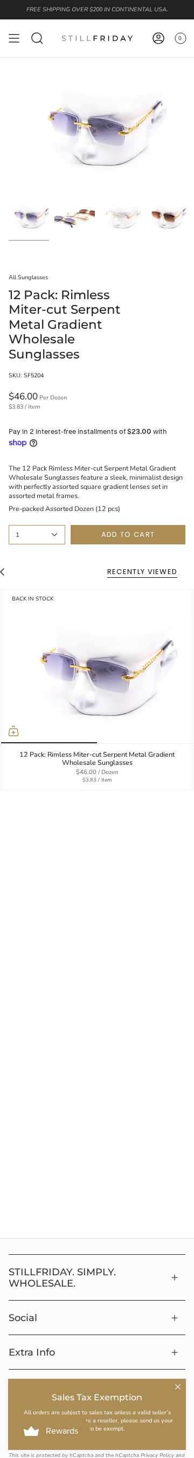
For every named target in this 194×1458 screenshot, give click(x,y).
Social (23, 1317)
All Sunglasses (28, 277)
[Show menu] (14, 38)
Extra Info (32, 1352)
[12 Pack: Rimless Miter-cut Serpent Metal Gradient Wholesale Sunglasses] (97, 666)
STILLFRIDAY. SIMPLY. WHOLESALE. (62, 1277)
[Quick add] (13, 731)
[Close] (177, 1386)
